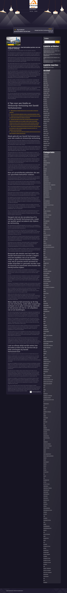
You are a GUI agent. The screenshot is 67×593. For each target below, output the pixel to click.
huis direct (45, 269)
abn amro (45, 168)
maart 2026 (45, 83)
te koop (44, 470)
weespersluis (46, 538)
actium (44, 172)
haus (44, 255)
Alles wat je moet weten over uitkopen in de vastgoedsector (51, 55)
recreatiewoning (46, 429)
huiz (44, 295)
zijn (44, 580)
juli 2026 (45, 75)
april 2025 (45, 105)
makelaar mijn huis (47, 361)
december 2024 (46, 113)
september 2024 (46, 119)
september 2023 (46, 143)
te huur (44, 468)
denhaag (45, 213)
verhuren (45, 502)
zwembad (45, 582)
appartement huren (47, 182)
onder (44, 409)
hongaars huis (46, 263)
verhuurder (45, 504)
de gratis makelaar (47, 211)
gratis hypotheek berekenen (48, 247)
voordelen (45, 518)
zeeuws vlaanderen (47, 568)
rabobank (45, 427)
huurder (44, 301)
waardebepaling (46, 526)
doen (44, 219)
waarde (44, 524)
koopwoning (45, 329)
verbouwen (45, 496)
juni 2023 (45, 149)
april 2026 (45, 81)
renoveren (45, 433)
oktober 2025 (46, 93)
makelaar (45, 357)
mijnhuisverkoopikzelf (47, 383)
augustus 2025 (46, 97)
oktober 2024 (46, 117)
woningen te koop (46, 558)
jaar (44, 313)
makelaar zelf (46, 363)
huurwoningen (46, 305)
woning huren (46, 550)
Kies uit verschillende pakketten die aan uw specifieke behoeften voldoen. (25, 114)
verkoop (45, 506)
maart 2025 (45, 107)
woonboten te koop (47, 562)
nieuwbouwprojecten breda (48, 399)
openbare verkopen (47, 411)
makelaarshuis (46, 369)
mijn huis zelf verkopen (47, 381)
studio (44, 451)
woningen (45, 556)
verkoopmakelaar (46, 508)
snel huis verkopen (47, 443)
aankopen (45, 164)
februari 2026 (46, 85)
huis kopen (45, 275)
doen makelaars (46, 221)
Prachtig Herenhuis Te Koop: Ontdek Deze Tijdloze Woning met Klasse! (51, 51)
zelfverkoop (45, 574)
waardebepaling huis (47, 528)
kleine (44, 321)
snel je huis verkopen (47, 445)
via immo (45, 514)
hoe (44, 261)
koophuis (45, 327)
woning (44, 548)
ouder (44, 413)
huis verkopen (46, 285)
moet (44, 385)
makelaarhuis (46, 365)
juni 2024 (45, 125)
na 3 (44, 387)
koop (44, 323)
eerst (44, 231)
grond (44, 249)
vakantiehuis (45, 486)
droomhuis (45, 223)
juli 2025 (45, 99)
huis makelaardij (46, 277)
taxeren (44, 466)
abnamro (45, 170)
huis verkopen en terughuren (48, 287)
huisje (44, 291)
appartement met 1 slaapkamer (49, 184)
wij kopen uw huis (46, 546)
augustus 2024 (46, 121)
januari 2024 (45, 135)
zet (44, 578)
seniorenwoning (46, 437)
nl (43, 401)
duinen (44, 225)
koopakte (45, 325)
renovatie (45, 431)
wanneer (45, 530)
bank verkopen (46, 194)
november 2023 (46, 139)
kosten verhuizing (46, 347)
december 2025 (46, 89)
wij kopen (45, 544)
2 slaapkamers (46, 156)
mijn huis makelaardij (47, 375)
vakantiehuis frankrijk (47, 488)
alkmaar (44, 174)
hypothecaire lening (47, 307)
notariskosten (46, 403)
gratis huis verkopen (47, 245)
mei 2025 (45, 103)
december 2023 (46, 137)
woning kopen (46, 552)
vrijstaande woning (47, 520)
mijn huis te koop (46, 377)
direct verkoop (46, 217)
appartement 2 (46, 180)
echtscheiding (46, 227)
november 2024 (46, 115)
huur (44, 299)
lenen (44, 349)
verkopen (45, 512)
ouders (44, 415)
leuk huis (45, 351)
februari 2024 (46, 133)
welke (44, 540)
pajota (44, 419)
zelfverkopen (46, 576)
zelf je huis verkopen (47, 572)
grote (44, 253)
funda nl (44, 243)
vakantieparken (46, 494)
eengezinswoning (46, 229)
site (44, 439)
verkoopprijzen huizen (47, 510)
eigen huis (45, 237)
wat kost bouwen (46, 534)
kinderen (45, 317)
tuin (44, 478)
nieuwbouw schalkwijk (47, 395)
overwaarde (45, 417)
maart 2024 (45, 131)
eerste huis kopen (46, 235)
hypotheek (45, 309)
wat (44, 532)
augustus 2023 (46, 145)
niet (44, 391)
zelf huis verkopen (47, 570)
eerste (44, 233)
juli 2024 (45, 123)
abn (44, 166)
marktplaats (45, 371)
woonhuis (45, 564)
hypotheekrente (46, 311)
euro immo (45, 239)
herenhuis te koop (46, 259)
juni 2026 (45, 77)
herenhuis (45, 257)
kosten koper (46, 343)
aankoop (45, 160)
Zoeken (46, 38)
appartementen (46, 192)
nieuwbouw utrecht (47, 397)
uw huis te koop (46, 484)
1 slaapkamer (46, 154)
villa (44, 516)
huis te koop (45, 283)
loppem (44, 353)
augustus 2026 (46, 73)
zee (44, 566)
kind (44, 315)
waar (44, 522)
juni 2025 (45, 101)
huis (44, 267)
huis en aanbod (46, 273)
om (44, 405)
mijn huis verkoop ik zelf (48, 379)
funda (44, 241)
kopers (44, 337)
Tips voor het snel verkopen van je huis (51, 48)
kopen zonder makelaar (47, 335)
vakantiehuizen (46, 490)
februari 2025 (46, 109)
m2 (44, 355)
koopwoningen (46, 331)
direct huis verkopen (47, 215)
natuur (44, 389)
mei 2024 (45, 127)
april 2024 (45, 129)
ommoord (45, 407)
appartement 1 (46, 178)
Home (50, 28)
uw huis (44, 482)
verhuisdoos (45, 498)
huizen (44, 297)
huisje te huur (46, 293)
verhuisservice (10, 44)
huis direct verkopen (47, 271)
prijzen (44, 425)
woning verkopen (46, 554)
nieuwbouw (45, 393)
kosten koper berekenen (48, 345)
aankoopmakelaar (46, 162)
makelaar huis (46, 359)
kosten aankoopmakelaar (48, 341)
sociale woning (46, 447)
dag (44, 209)
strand (44, 449)
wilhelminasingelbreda (36, 391)
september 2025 (46, 95)
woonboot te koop (46, 560)
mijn (44, 373)
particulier (45, 421)
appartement (45, 176)
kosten (44, 339)
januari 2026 (45, 87)
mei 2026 (45, 79)
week (44, 536)
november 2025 (46, 91)
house (44, 265)
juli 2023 (45, 147)
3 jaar (44, 158)
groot (44, 251)
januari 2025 (45, 111)
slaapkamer (45, 441)
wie (44, 542)
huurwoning (45, 303)
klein (44, 319)
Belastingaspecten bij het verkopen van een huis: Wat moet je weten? (51, 61)
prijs (44, 423)
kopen (44, 333)
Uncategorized (46, 480)
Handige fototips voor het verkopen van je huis (51, 58)
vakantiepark (45, 492)
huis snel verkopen (47, 281)
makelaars (45, 367)
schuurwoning (46, 435)
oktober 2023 (46, 141)
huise (44, 289)
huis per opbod (46, 279)
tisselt (44, 476)
